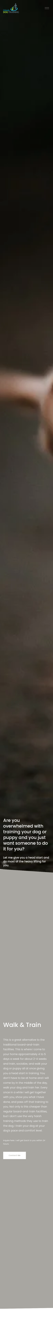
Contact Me (14, 1155)
